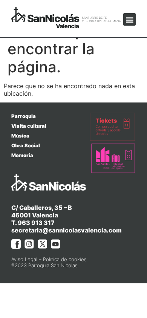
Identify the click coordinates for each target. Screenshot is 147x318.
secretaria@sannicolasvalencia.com (66, 230)
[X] (42, 244)
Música (20, 136)
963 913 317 (36, 222)
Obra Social (25, 145)
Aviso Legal (24, 259)
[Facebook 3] (16, 244)
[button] (129, 19)
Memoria (22, 155)
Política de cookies (65, 259)
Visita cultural (28, 126)
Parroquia (23, 116)
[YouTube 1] (55, 244)
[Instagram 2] (29, 244)
